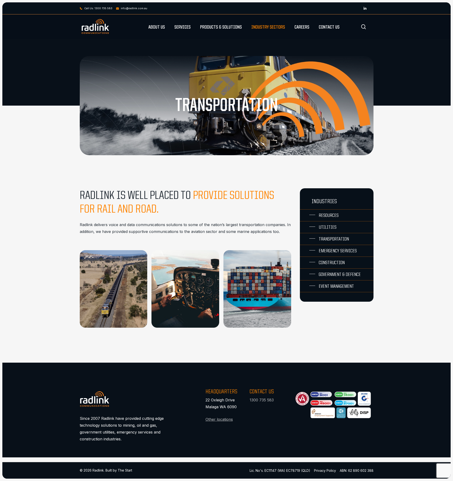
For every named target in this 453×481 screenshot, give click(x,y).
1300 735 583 (262, 400)
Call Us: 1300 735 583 (98, 8)
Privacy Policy (325, 470)
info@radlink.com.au (134, 8)
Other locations (219, 419)
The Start (125, 470)
